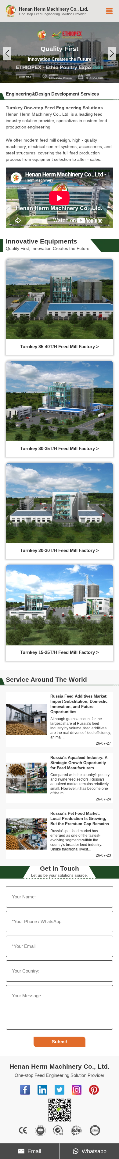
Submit (59, 1041)
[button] (7, 53)
